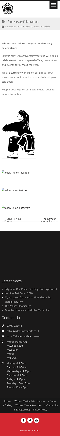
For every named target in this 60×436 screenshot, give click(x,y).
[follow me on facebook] (16, 172)
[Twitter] (30, 420)
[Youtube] (36, 420)
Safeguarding (23, 409)
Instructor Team (47, 401)
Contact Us (52, 405)
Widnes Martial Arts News (29, 405)
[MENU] (54, 5)
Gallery (8, 405)
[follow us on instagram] (16, 207)
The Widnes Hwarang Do (18, 306)
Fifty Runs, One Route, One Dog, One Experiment (31, 289)
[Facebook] (23, 420)
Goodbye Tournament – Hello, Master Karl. (28, 310)
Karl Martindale (41, 26)
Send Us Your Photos (12, 219)
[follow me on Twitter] (14, 190)
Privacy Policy (40, 409)
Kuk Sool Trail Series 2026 (18, 293)
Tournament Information (48, 219)
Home (7, 401)
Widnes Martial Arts (24, 401)
